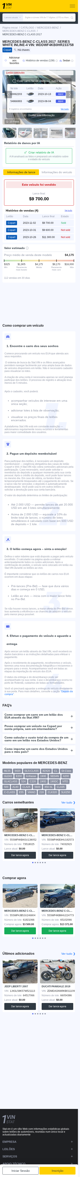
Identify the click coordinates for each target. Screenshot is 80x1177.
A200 (66, 776)
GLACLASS (10, 781)
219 (41, 792)
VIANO (31, 792)
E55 (21, 792)
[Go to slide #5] (72, 133)
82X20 (46, 770)
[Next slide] (69, 94)
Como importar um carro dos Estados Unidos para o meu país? (36, 750)
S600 (37, 787)
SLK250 (65, 792)
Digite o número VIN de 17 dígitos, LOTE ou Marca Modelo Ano (48, 17)
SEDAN (54, 776)
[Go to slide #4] (56, 133)
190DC (54, 781)
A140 (15, 787)
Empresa (9, 1141)
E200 (19, 776)
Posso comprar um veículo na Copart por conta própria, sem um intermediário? (33, 727)
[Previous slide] (8, 94)
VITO (65, 781)
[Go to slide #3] (41, 133)
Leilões (8, 1149)
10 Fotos (14, 121)
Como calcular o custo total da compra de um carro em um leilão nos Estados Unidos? (36, 739)
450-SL (49, 787)
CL (55, 770)
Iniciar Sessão (20, 1170)
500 (6, 787)
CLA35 (61, 787)
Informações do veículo (57, 172)
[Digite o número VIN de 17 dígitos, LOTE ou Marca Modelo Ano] (72, 17)
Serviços (9, 1156)
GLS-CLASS (32, 770)
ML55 (7, 770)
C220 (33, 781)
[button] (12, 17)
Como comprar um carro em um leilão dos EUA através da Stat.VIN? (34, 716)
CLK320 (52, 792)
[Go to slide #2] (25, 133)
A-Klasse (31, 776)
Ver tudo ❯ (68, 802)
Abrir (60, 94)
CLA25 (26, 787)
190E (43, 776)
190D (43, 781)
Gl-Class (66, 770)
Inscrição (57, 1170)
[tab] (32, 862)
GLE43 (8, 776)
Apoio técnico (13, 1163)
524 (23, 781)
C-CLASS (9, 792)
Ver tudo (65, 109)
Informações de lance (21, 172)
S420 (18, 770)
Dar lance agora (20, 855)
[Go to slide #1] (9, 133)
